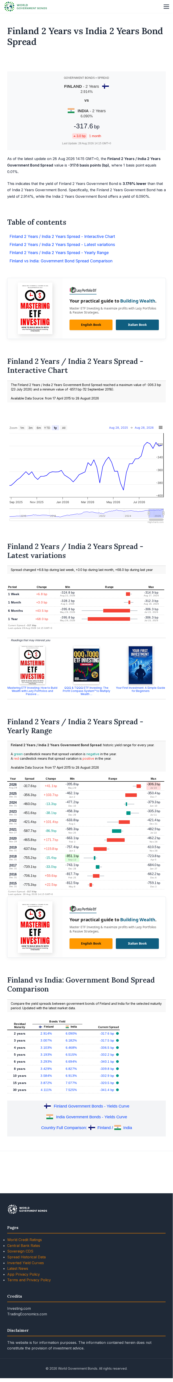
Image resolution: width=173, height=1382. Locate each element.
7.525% (71, 1090)
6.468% (71, 1047)
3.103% (46, 1047)
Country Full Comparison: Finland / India (86, 1128)
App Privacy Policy (23, 1274)
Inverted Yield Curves (25, 1263)
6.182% (71, 1040)
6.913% (71, 1075)
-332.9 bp (107, 1075)
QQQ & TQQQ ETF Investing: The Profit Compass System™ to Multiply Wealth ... (86, 691)
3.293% (46, 1061)
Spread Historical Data (26, 1257)
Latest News (17, 1268)
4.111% (46, 1090)
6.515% (71, 1054)
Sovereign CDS (20, 1251)
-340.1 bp (107, 1061)
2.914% (46, 1033)
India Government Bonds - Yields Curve (91, 1117)
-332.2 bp (107, 1054)
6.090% (71, 1033)
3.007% (46, 1040)
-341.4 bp (107, 1090)
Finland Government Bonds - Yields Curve (91, 1106)
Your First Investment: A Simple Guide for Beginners (140, 689)
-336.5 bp (107, 1047)
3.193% (46, 1054)
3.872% (46, 1083)
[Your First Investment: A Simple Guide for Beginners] (140, 665)
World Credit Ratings (24, 1239)
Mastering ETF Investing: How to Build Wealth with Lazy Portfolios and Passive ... (32, 691)
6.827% (71, 1069)
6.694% (71, 1061)
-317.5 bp (107, 1040)
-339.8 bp (107, 1069)
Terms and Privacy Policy (29, 1280)
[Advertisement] (86, 61)
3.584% (46, 1075)
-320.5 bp (107, 1083)
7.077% (71, 1083)
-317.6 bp (107, 1033)
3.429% (46, 1069)
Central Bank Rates (23, 1245)
